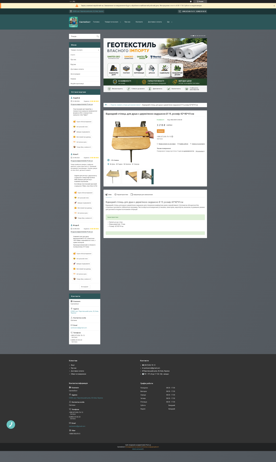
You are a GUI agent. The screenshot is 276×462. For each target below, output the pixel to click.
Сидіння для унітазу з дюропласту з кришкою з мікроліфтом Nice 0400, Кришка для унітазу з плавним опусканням (85, 178)
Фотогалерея (75, 74)
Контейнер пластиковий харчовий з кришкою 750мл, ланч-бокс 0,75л (85, 185)
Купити (160, 131)
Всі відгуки (84, 286)
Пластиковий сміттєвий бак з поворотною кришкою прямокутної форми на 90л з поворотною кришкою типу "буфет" (85, 112)
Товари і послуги (76, 50)
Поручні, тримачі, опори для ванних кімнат (126, 105)
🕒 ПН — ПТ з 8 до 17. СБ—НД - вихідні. (155, 374)
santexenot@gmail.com (79, 328)
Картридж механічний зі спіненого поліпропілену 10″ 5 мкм (84, 246)
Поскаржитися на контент (133, 447)
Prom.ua (148, 445)
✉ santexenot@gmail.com (151, 368)
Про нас (127, 22)
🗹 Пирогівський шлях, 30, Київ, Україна (155, 371)
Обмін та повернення (78, 374)
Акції (72, 365)
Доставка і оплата (155, 22)
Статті (73, 55)
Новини (73, 79)
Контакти (139, 22)
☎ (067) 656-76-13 (148, 365)
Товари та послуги (111, 22)
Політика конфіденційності (150, 447)
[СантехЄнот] (73, 22)
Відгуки (73, 64)
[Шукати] (97, 36)
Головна (96, 22)
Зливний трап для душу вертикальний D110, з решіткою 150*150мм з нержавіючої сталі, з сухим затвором (84, 239)
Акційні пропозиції (77, 83)
